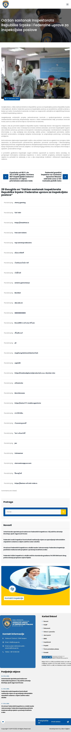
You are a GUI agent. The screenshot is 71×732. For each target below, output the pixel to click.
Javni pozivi (47, 635)
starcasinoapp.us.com (23, 463)
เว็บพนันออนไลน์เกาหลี (22, 263)
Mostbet (18, 293)
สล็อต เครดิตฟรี (19, 253)
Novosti (46, 621)
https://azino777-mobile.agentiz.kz (28, 403)
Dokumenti (47, 628)
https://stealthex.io (22, 223)
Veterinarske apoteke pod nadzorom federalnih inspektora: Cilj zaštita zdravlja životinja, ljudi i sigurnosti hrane (33, 533)
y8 (15, 343)
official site (19, 383)
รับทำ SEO (18, 213)
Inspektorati (47, 642)
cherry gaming (20, 203)
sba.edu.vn (19, 303)
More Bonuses (20, 393)
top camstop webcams (23, 243)
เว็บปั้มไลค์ (18, 273)
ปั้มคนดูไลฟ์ (18, 473)
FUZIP (45, 625)
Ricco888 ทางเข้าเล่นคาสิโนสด (25, 323)
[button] (67, 4)
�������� (20, 313)
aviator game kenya (22, 283)
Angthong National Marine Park (26, 353)
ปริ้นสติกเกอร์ (19, 333)
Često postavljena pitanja (51, 649)
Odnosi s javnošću (49, 631)
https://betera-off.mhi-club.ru (26, 483)
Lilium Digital (65, 729)
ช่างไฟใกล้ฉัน (19, 413)
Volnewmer (19, 453)
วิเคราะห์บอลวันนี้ (20, 433)
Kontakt (46, 652)
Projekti (46, 645)
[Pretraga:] (35, 512)
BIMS (45, 638)
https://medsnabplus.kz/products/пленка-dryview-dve (35, 373)
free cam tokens (20, 233)
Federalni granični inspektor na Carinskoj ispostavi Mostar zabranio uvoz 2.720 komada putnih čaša (51, 177)
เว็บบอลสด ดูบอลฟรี (20, 423)
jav (16, 443)
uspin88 (18, 363)
